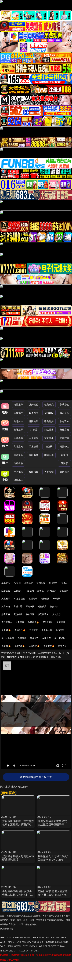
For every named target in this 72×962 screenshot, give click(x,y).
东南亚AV (64, 421)
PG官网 (17, 582)
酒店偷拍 (5, 606)
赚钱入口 (62, 645)
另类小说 (18, 480)
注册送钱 (5, 590)
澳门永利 (53, 582)
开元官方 (33, 630)
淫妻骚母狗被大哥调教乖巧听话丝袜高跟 (18, 857)
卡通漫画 (18, 455)
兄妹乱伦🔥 (34, 645)
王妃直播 (30, 606)
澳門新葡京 (6, 622)
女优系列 (33, 438)
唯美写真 (49, 455)
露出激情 (33, 455)
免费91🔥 (6, 645)
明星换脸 (33, 446)
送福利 (30, 590)
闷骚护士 (64, 446)
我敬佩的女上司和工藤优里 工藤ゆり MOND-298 (54, 857)
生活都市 (18, 471)
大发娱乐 (56, 614)
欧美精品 (49, 404)
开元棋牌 (28, 582)
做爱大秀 (34, 638)
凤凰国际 (5, 598)
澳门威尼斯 (59, 638)
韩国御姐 (33, 421)
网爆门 (64, 455)
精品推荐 (18, 404)
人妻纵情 (49, 471)
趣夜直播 (5, 614)
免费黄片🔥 (49, 645)
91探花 (33, 429)
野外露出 (64, 429)
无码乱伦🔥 (20, 630)
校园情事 (33, 471)
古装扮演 (18, 438)
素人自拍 (64, 412)
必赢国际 (64, 590)
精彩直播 (45, 598)
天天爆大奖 (46, 630)
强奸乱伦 (33, 404)
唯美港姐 (49, 421)
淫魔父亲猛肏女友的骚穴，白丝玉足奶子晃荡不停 (54, 822)
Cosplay (49, 412)
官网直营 (41, 582)
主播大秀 (18, 606)
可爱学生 (49, 438)
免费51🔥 (6, 630)
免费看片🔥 (33, 622)
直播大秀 (46, 638)
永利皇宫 (20, 622)
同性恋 (64, 463)
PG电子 (64, 582)
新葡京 (40, 590)
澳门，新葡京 (7, 638)
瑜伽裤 (49, 446)
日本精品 (33, 412)
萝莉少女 (64, 404)
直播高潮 (33, 598)
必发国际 (30, 614)
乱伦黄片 (42, 606)
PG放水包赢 (19, 598)
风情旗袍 (18, 446)
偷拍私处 (54, 606)
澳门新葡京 (43, 614)
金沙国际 (60, 630)
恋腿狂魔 (64, 438)
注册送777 (19, 590)
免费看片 (22, 638)
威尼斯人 (5, 582)
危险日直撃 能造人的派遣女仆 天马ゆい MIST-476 (53, 892)
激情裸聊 (60, 622)
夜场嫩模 (18, 614)
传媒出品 (18, 463)
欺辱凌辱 (18, 429)
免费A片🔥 (20, 645)
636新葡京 (48, 622)
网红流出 (49, 429)
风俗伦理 (64, 471)
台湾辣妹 (18, 421)
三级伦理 (18, 412)
